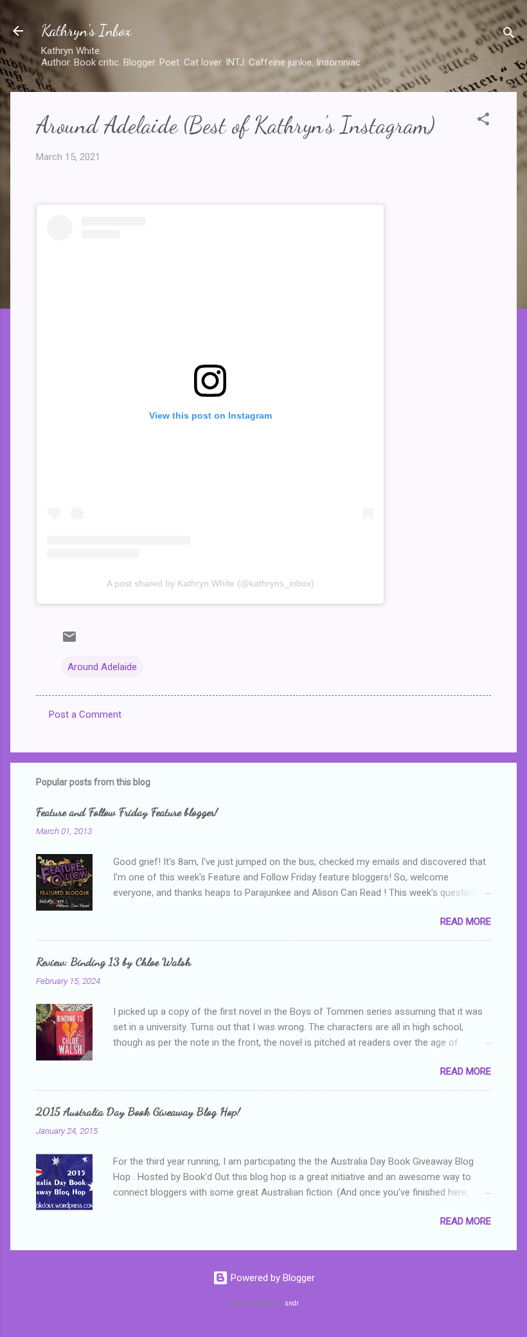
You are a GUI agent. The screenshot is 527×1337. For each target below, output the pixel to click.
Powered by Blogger (271, 1278)
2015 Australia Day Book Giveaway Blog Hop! (138, 1111)
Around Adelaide (102, 667)
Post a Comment (85, 714)
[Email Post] (69, 641)
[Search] (509, 35)
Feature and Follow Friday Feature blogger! (127, 812)
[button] (483, 121)
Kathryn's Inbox (86, 30)
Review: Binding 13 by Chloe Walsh (113, 961)
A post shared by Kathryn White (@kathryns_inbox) (210, 583)
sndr (292, 1303)
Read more (465, 921)
